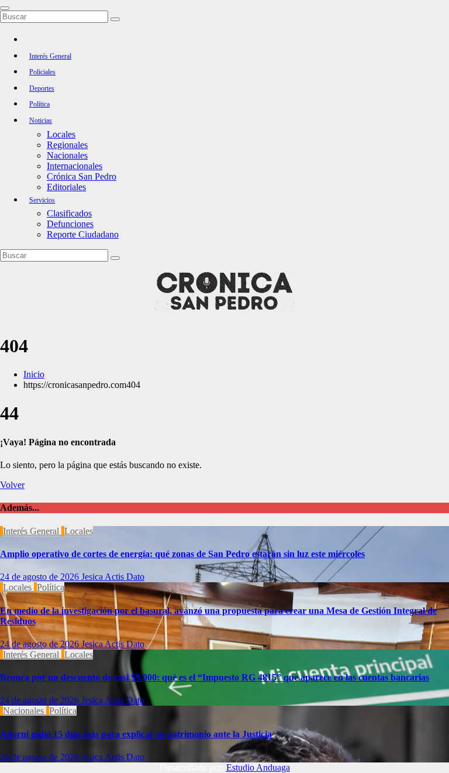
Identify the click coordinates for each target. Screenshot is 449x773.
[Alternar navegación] (4, 8)
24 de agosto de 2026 (40, 577)
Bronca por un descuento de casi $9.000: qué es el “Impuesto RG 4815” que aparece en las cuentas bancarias (214, 677)
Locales (61, 134)
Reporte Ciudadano (83, 234)
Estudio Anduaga (258, 767)
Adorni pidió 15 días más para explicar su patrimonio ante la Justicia (136, 734)
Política (39, 104)
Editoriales (66, 187)
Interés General (50, 56)
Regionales (67, 145)
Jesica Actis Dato (112, 577)
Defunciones (70, 224)
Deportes (41, 88)
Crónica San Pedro (81, 176)
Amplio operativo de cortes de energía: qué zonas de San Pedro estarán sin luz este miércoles (182, 554)
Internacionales (74, 166)
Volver (12, 485)
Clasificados (69, 213)
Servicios (42, 200)
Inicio (33, 374)
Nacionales (67, 155)
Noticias (40, 120)
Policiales (42, 72)
